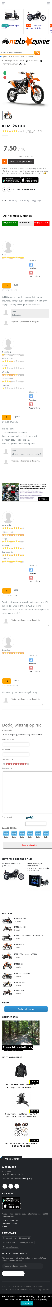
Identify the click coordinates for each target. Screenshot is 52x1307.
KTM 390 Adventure (22, 974)
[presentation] (6, 89)
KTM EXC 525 (19, 945)
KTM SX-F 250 (19, 982)
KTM (24, 64)
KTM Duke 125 (20, 927)
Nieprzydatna (34, 276)
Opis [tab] (4, 200)
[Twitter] (9, 189)
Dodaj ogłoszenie (26, 1009)
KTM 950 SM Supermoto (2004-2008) (28, 935)
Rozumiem (27, 1303)
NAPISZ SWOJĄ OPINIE (21, 161)
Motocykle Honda (9, 1238)
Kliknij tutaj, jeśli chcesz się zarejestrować (25, 734)
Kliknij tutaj (27, 1178)
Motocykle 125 (24, 1238)
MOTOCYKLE (34, 61)
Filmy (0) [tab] (13, 200)
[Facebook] (4, 189)
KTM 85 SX (18, 964)
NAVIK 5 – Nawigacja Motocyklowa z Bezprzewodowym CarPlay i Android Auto (38, 867)
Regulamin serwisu (9, 1224)
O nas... (5, 1227)
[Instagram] (16, 1186)
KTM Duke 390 (20, 918)
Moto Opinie (18, 61)
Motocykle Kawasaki (10, 1247)
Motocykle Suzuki (26, 1242)
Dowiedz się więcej (38, 1299)
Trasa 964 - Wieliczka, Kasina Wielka (17, 1049)
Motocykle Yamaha (10, 1242)
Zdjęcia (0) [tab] (36, 200)
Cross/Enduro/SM (10, 64)
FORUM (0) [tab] (24, 200)
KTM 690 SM (19, 990)
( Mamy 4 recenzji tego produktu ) (34, 131)
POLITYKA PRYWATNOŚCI (11, 1220)
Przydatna (33, 268)
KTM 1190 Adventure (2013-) (25, 954)
